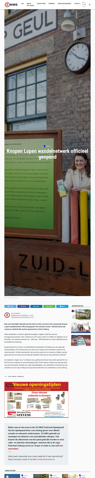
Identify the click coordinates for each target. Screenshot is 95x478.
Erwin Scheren (15, 313)
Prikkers (52, 3)
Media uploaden (30, 4)
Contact (77, 3)
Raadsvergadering (64, 3)
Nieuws (48, 146)
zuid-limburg (12, 376)
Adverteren (41, 3)
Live (22, 3)
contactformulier (44, 459)
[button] (10, 306)
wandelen (21, 376)
